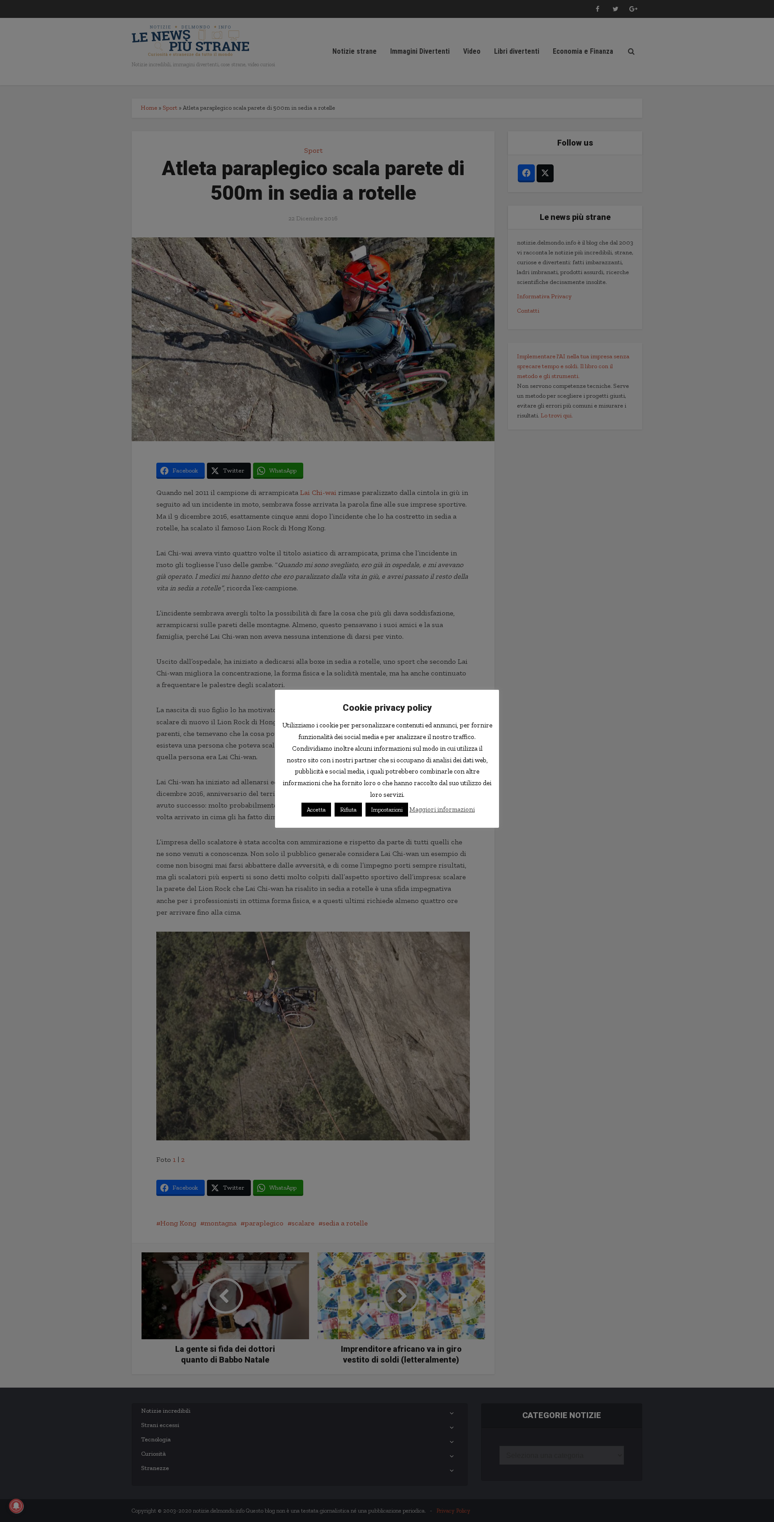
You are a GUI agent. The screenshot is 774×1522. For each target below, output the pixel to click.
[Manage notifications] (16, 1506)
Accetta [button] (316, 809)
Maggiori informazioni (442, 809)
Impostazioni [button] (387, 809)
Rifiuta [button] (348, 809)
